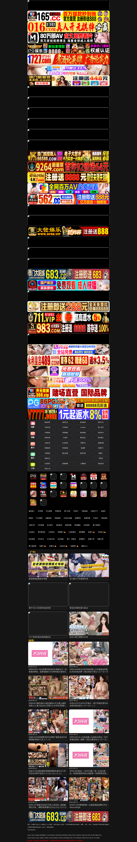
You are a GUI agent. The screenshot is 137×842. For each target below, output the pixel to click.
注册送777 (94, 511)
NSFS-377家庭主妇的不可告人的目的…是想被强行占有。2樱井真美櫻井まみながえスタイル (48, 806)
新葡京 (31, 518)
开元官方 (41, 539)
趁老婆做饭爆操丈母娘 (38, 578)
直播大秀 (100, 539)
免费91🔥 (42, 546)
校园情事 (65, 463)
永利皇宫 (51, 532)
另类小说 (47, 469)
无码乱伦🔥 (102, 532)
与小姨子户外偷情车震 (79, 578)
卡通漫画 (47, 453)
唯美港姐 (83, 432)
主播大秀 (32, 525)
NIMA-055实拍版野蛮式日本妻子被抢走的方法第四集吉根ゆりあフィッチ (48, 738)
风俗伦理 (101, 463)
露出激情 (65, 453)
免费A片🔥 (53, 546)
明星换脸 (65, 448)
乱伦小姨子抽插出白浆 (79, 637)
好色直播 (32, 539)
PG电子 (75, 511)
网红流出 (83, 438)
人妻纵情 (83, 463)
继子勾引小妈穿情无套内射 (40, 608)
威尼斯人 (32, 511)
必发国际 (87, 525)
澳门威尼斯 (32, 546)
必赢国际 (48, 518)
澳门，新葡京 (71, 539)
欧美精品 (83, 422)
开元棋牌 (49, 511)
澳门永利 (67, 511)
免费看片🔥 (62, 532)
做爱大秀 (91, 539)
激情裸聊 (82, 532)
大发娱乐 (32, 532)
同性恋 (101, 458)
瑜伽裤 (83, 448)
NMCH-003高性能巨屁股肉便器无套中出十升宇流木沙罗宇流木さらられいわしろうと (47, 772)
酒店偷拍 (104, 518)
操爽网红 (78, 518)
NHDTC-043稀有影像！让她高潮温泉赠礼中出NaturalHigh (88, 806)
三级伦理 (47, 427)
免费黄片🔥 (74, 546)
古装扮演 (47, 443)
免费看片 (82, 539)
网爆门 (101, 453)
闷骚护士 (101, 448)
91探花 (65, 438)
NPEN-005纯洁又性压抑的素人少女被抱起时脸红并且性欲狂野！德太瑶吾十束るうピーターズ (89, 670)
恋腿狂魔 (101, 443)
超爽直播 (87, 518)
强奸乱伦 (65, 422)
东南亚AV (101, 432)
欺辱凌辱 (47, 438)
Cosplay (83, 427)
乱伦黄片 (50, 525)
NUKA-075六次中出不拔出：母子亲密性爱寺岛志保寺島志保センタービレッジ (89, 704)
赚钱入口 (85, 546)
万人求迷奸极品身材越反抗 (40, 637)
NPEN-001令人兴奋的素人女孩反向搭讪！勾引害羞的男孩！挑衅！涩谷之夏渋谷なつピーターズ (89, 739)
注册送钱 (85, 511)
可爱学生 (83, 443)
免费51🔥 (91, 532)
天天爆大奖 (51, 539)
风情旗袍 (47, 448)
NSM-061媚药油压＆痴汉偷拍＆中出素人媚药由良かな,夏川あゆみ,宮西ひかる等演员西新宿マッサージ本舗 (48, 705)
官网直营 (58, 511)
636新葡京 (72, 532)
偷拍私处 (59, 525)
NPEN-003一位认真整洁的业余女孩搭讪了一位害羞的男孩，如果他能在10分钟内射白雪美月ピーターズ (48, 671)
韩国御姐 (65, 432)
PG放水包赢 (68, 518)
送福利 (103, 511)
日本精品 (65, 427)
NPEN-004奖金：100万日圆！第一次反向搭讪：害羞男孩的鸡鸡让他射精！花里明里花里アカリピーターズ (89, 773)
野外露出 (101, 438)
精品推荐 (47, 422)
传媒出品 (47, 458)
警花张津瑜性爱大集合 (79, 608)
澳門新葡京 (41, 532)
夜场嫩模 (77, 525)
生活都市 (47, 463)
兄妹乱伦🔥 (63, 546)
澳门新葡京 (96, 525)
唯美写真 (83, 453)
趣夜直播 (68, 525)
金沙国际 (61, 539)
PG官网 (40, 511)
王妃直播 (41, 525)
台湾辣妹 (47, 432)
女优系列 (65, 443)
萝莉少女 (101, 422)
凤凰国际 (58, 518)
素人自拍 (101, 427)
